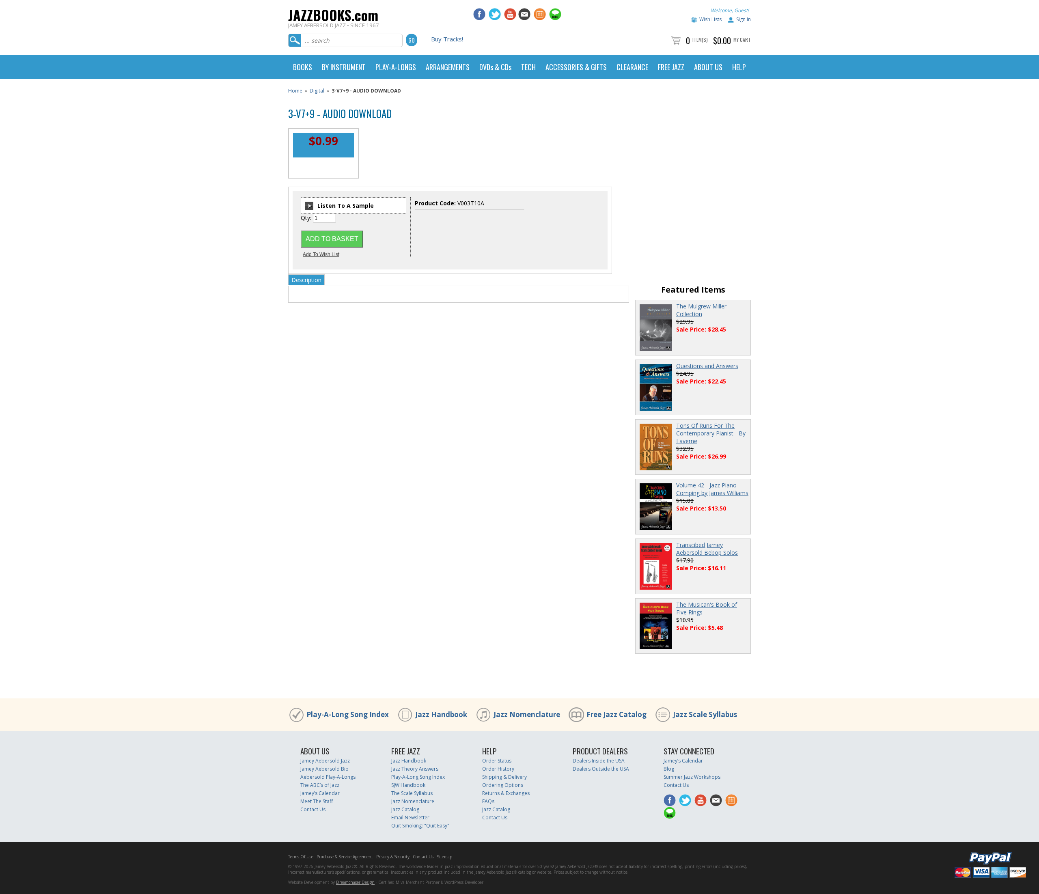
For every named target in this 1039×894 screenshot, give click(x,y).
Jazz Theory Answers (414, 768)
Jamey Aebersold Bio (324, 768)
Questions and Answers (707, 366)
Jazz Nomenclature (527, 714)
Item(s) (700, 39)
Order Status (496, 760)
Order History (498, 768)
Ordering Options (502, 785)
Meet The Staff (316, 801)
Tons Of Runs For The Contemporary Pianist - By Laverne (711, 433)
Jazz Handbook (441, 714)
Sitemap (444, 857)
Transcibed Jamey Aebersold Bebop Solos (707, 548)
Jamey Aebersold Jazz (325, 760)
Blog (669, 768)
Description (306, 280)
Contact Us (312, 809)
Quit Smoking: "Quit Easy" (420, 825)
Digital (317, 90)
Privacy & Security (393, 857)
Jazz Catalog (405, 809)
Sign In (743, 19)
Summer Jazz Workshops (692, 776)
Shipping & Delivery (504, 776)
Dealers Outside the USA (601, 768)
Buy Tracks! (447, 39)
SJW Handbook (408, 785)
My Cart (742, 39)
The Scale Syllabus (412, 793)
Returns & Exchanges (506, 793)
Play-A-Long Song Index (347, 714)
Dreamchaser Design (355, 882)
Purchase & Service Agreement (345, 857)
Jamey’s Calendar (320, 793)
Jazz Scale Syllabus (705, 714)
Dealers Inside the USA (599, 760)
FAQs (488, 801)
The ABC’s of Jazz (319, 785)
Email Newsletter (410, 817)
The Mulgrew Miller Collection (701, 310)
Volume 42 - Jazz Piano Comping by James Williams (712, 489)
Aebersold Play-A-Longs (328, 776)
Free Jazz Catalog (616, 714)
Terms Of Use (300, 857)
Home (295, 90)
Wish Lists (710, 19)
